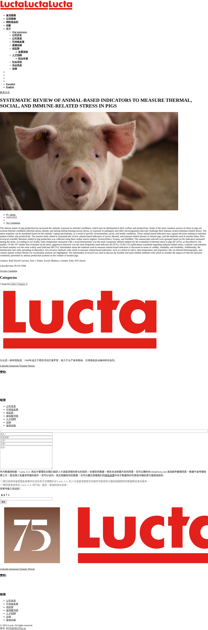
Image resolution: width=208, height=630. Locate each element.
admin (13, 214)
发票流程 (23, 51)
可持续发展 (18, 41)
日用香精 (11, 18)
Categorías (5, 284)
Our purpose (19, 31)
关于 (8, 28)
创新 (8, 25)
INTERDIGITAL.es (16, 628)
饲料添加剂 (12, 21)
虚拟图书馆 (12, 416)
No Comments (13, 223)
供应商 (15, 48)
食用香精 (11, 15)
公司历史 (17, 34)
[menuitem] (10, 83)
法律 (14, 68)
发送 (3, 502)
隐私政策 (110, 475)
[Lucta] (12, 10)
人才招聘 (17, 55)
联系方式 (5, 92)
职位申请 (23, 58)
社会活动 (17, 61)
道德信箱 (17, 45)
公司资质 (17, 38)
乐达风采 (17, 65)
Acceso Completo (8, 271)
